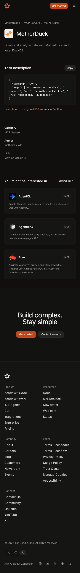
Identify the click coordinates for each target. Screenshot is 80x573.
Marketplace (12, 22)
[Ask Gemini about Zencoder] (62, 563)
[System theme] (15, 552)
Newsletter (50, 405)
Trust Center (52, 468)
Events (9, 474)
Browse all (65, 180)
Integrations (12, 416)
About (8, 445)
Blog (7, 457)
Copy (70, 67)
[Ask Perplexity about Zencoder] (55, 563)
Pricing (9, 428)
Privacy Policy (53, 457)
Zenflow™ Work (15, 399)
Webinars (49, 411)
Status (47, 416)
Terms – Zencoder (56, 445)
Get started (59, 5)
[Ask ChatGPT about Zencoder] (40, 563)
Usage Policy (52, 463)
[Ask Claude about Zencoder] (47, 563)
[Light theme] (8, 552)
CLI (6, 411)
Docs (46, 393)
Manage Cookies (55, 474)
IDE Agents (12, 405)
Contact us (12, 497)
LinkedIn (10, 509)
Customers (12, 463)
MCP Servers (32, 22)
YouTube (10, 515)
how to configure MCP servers (30, 109)
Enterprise (11, 422)
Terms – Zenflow (55, 451)
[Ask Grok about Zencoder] (70, 563)
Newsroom (12, 468)
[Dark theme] (22, 552)
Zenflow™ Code (15, 393)
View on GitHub (13, 157)
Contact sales (49, 334)
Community (12, 503)
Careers (10, 451)
